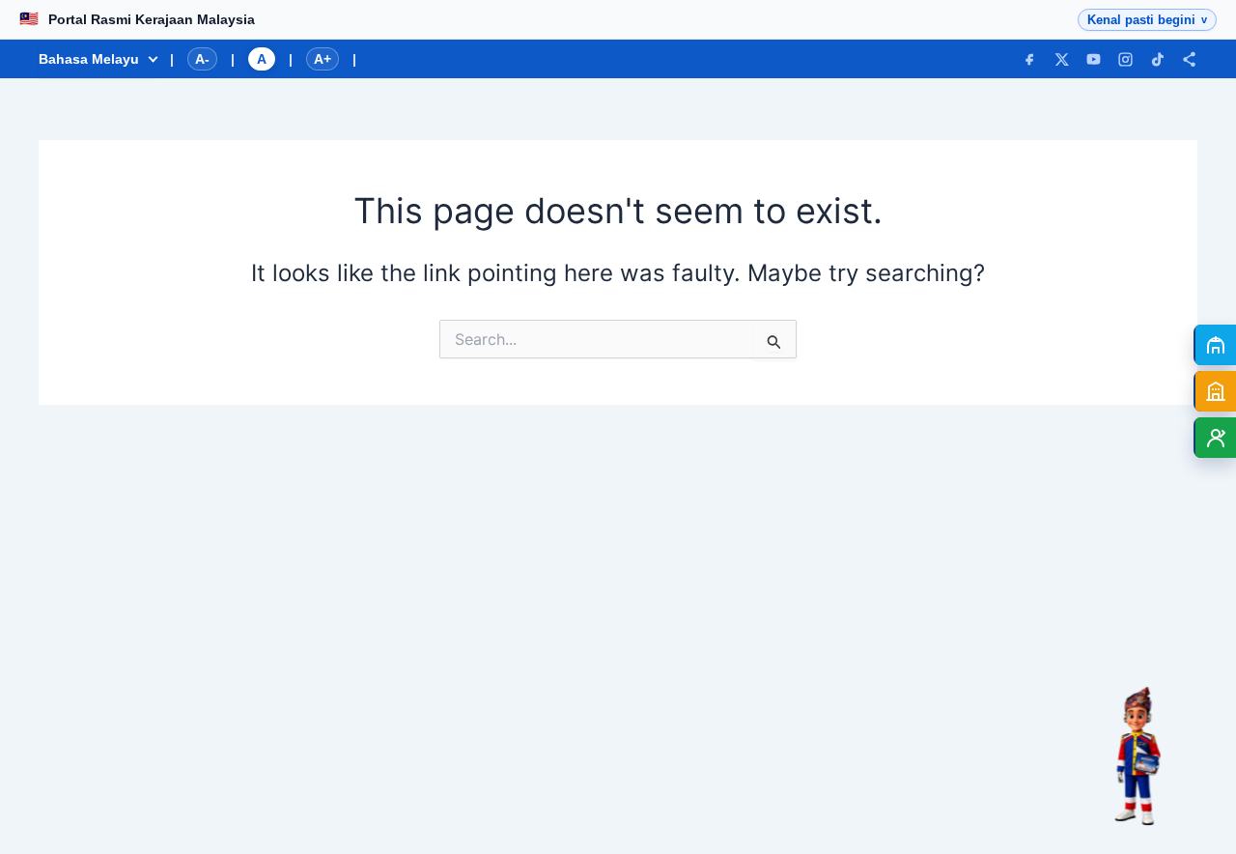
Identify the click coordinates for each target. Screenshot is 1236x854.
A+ (322, 59)
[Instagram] (1125, 59)
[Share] (1189, 59)
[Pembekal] (1215, 391)
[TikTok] (1157, 59)
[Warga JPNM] (1215, 437)
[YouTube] (1093, 59)
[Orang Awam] (1215, 345)
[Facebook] (1030, 59)
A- (202, 59)
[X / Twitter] (1061, 59)
